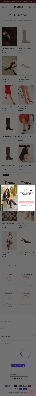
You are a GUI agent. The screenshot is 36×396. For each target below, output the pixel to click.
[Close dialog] (34, 186)
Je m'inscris (26, 202)
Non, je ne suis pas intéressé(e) (26, 205)
